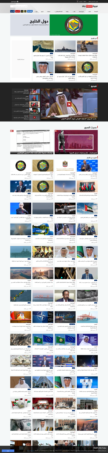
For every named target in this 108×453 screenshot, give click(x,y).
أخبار (90, 11)
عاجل (22, 11)
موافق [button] (8, 451)
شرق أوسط (81, 11)
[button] (17, 11)
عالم (74, 11)
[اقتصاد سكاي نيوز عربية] (30, 11)
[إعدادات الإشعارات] (25, 11)
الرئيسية (96, 11)
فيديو (42, 11)
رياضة (67, 11)
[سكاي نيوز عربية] (90, 6)
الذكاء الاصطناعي (59, 11)
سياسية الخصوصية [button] (31, 450)
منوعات (48, 11)
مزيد (36, 11)
